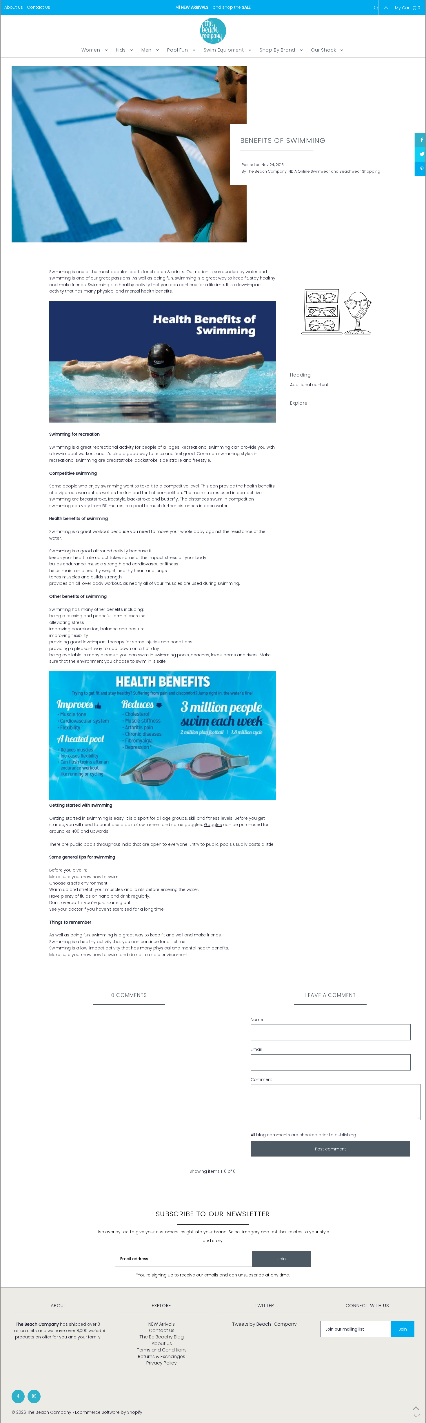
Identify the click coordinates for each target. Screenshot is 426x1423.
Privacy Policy (161, 1363)
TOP (416, 1414)
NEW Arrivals (161, 1324)
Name (257, 1019)
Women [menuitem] (90, 50)
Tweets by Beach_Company (264, 1324)
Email (256, 1049)
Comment (261, 1079)
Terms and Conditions (162, 1350)
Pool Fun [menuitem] (177, 50)
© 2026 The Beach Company (41, 1412)
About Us (13, 7)
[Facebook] (18, 1396)
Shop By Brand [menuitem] (277, 50)
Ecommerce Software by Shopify (108, 1412)
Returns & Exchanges (161, 1356)
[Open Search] (376, 7)
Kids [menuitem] (121, 50)
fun (86, 935)
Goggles (213, 825)
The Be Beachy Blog (161, 1337)
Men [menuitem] (146, 50)
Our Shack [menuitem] (323, 50)
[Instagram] (34, 1396)
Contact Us (38, 7)
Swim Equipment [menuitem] (224, 50)
